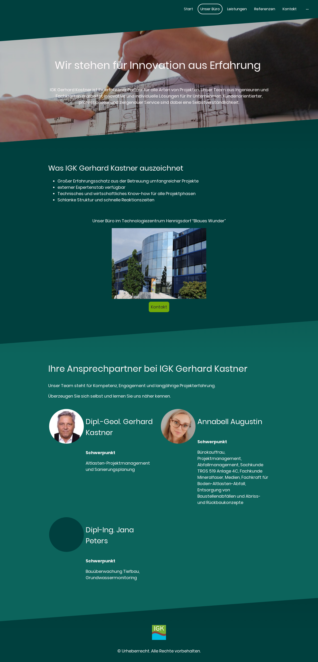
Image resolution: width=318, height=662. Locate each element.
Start (188, 9)
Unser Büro (210, 9)
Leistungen (237, 9)
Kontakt (290, 9)
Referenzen (264, 9)
